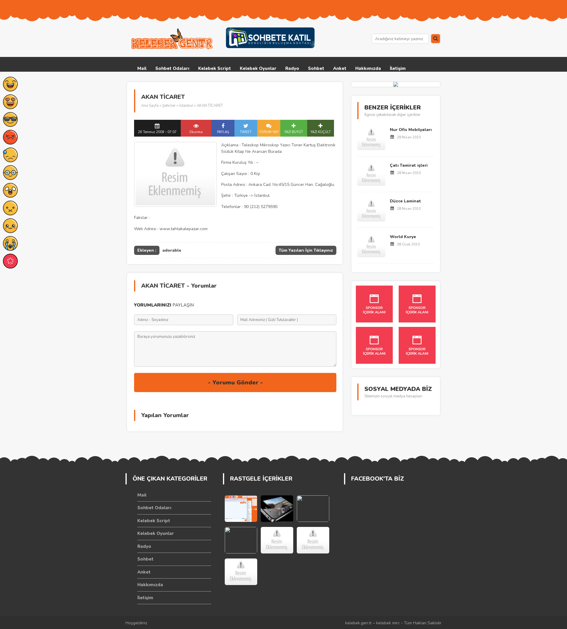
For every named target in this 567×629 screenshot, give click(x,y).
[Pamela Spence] (313, 508)
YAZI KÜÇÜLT (320, 132)
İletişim (398, 68)
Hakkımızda (368, 68)
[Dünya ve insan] (277, 540)
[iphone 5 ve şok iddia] (277, 508)
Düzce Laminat (405, 201)
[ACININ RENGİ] (241, 571)
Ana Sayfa (150, 105)
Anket (339, 68)
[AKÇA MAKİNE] (313, 540)
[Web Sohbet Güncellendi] (241, 508)
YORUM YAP (268, 132)
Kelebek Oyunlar (258, 68)
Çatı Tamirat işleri (409, 165)
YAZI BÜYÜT (293, 132)
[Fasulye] (241, 540)
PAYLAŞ (223, 132)
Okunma (196, 132)
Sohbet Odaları (172, 68)
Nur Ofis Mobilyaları (411, 129)
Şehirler (169, 105)
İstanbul (186, 105)
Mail (141, 68)
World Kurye (403, 237)
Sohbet (316, 68)
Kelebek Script (214, 68)
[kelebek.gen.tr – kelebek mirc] (173, 39)
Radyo (292, 68)
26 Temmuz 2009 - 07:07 (157, 132)
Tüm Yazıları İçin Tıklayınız (306, 250)
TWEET (246, 132)
